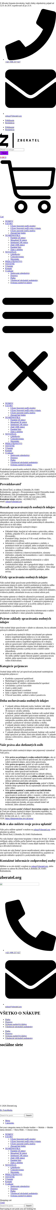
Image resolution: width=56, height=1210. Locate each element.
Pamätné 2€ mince (18, 238)
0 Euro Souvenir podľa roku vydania (25, 228)
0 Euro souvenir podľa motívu (22, 231)
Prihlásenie (9, 120)
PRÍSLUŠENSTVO (13, 261)
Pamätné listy (15, 247)
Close (2, 1202)
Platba (12, 278)
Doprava (14, 275)
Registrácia (9, 123)
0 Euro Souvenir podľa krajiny (23, 226)
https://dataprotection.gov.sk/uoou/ (19, 818)
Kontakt (8, 268)
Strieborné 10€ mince (19, 242)
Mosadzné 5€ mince (18, 240)
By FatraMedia (6, 1110)
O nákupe (9, 271)
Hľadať (4, 153)
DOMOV (9, 221)
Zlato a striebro (16, 249)
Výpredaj (9, 266)
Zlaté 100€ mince (17, 245)
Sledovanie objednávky (20, 273)
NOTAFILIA (10, 252)
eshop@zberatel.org (13, 501)
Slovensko (14, 259)
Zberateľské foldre (18, 233)
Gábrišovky (15, 254)
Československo (17, 257)
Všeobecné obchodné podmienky (24, 280)
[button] (28, 343)
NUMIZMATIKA (12, 235)
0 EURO (9, 223)
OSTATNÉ (10, 264)
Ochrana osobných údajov (21, 283)
